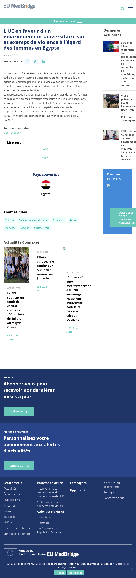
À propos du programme (111, 485)
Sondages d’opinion (17, 534)
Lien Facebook (12, 132)
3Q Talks (9, 517)
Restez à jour (16, 465)
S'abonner (16, 411)
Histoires (10, 505)
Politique (109, 492)
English (45, 157)
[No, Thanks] (131, 568)
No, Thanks (75, 572)
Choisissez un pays (64, 21)
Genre (73, 220)
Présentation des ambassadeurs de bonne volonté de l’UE (50, 492)
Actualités (10, 488)
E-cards (8, 511)
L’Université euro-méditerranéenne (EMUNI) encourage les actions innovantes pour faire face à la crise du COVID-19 (78, 298)
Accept (60, 572)
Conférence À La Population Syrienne (49, 530)
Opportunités (79, 490)
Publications (12, 500)
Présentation (44, 517)
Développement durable (33, 220)
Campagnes (78, 483)
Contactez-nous (113, 498)
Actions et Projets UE (50, 511)
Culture (9, 220)
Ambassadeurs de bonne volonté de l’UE (50, 504)
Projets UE (43, 523)
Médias (25, 228)
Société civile (41, 228)
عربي (46, 148)
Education (58, 220)
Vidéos (8, 522)
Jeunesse (10, 228)
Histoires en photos (17, 528)
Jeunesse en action (50, 483)
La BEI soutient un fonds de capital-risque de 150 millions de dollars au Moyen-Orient (15, 310)
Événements (12, 494)
